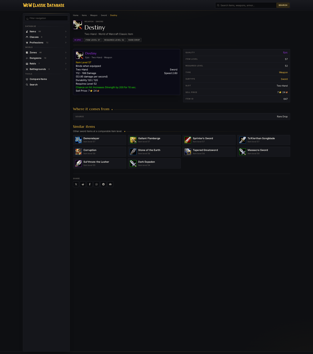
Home (75, 15)
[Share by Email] (110, 184)
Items (84, 15)
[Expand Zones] (65, 52)
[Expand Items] (65, 31)
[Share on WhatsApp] (96, 184)
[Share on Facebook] (90, 184)
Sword (104, 15)
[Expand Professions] (65, 42)
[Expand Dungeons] (65, 58)
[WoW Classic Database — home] (43, 5)
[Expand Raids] (65, 63)
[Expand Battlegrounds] (65, 69)
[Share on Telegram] (103, 184)
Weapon (93, 15)
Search (283, 5)
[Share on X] (76, 184)
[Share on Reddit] (83, 184)
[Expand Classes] (65, 37)
